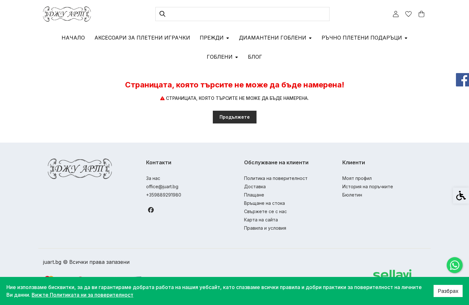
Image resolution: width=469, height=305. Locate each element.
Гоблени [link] (220, 57)
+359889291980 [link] (163, 194)
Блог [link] (255, 57)
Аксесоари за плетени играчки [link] (142, 37)
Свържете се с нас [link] (265, 211)
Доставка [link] (255, 186)
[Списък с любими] (408, 14)
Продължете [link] (235, 117)
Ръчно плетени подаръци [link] (362, 37)
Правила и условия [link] (265, 228)
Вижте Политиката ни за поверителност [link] (82, 295)
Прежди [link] (212, 37)
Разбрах (448, 291)
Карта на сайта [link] (261, 219)
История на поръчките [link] (367, 186)
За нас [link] (153, 178)
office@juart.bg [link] (162, 186)
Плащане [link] (254, 194)
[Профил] (395, 13)
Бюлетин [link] (352, 194)
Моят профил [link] (357, 178)
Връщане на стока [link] (264, 203)
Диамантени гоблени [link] (272, 37)
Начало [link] (73, 37)
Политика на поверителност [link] (276, 178)
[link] (455, 265)
